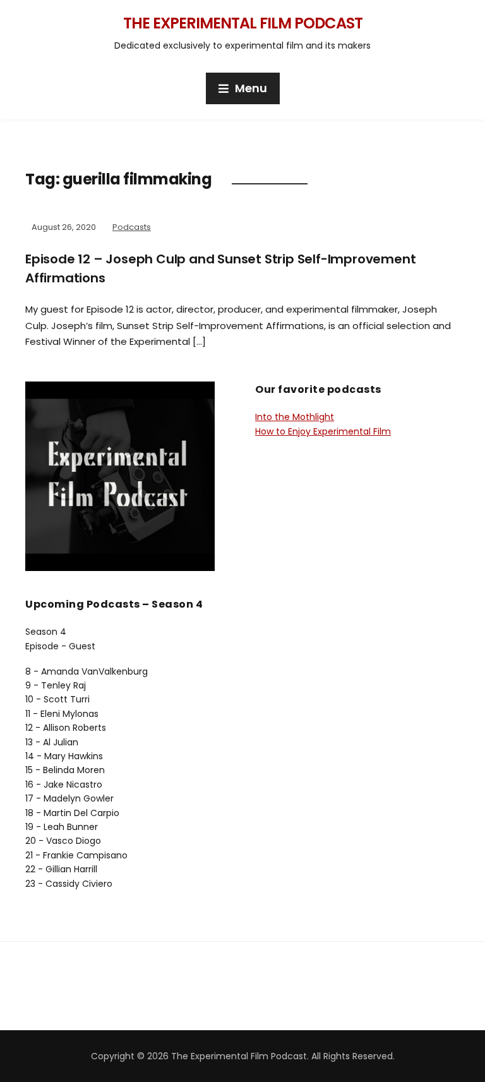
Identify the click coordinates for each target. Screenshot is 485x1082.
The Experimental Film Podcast (242, 23)
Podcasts (131, 227)
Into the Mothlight (294, 417)
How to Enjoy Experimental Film (323, 431)
